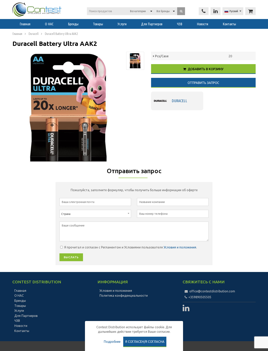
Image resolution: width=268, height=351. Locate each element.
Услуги (122, 24)
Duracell (33, 33)
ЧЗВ (179, 24)
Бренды (73, 24)
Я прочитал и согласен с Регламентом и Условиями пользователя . (130, 247)
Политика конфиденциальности (123, 295)
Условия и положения (180, 247)
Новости (202, 24)
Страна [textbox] (65, 214)
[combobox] (95, 214)
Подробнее (112, 341)
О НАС (49, 24)
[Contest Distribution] (36, 9)
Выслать (71, 257)
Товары (98, 24)
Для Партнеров (151, 24)
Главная (25, 24)
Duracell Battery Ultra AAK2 (61, 33)
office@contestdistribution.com (212, 291)
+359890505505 (199, 297)
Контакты (229, 24)
